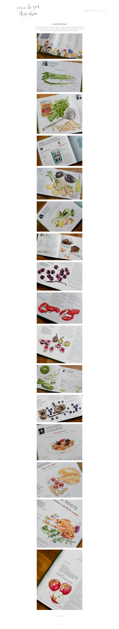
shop (102, 10)
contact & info (95, 10)
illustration (87, 10)
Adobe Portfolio (61, 624)
